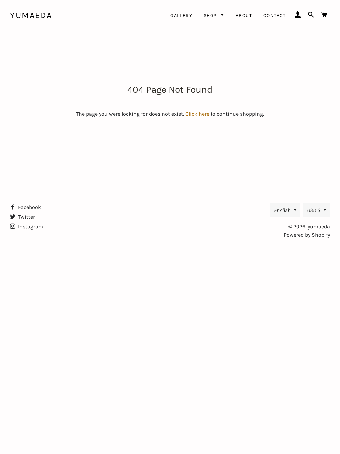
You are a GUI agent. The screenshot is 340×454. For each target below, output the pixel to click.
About (244, 15)
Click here (197, 114)
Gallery (181, 15)
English (282, 210)
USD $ (313, 210)
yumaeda (31, 15)
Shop (211, 15)
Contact (274, 15)
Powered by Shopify (307, 235)
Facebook (29, 207)
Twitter (26, 217)
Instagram (30, 226)
